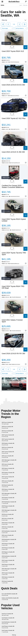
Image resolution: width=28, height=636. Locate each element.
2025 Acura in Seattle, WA (7, 515)
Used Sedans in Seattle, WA (8, 618)
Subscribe (25, 5)
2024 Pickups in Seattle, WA (8, 506)
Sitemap (14, 634)
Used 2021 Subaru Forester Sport (12, 321)
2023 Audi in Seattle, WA (7, 486)
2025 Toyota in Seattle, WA (8, 440)
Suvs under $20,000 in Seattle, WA (9, 594)
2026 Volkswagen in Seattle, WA (9, 569)
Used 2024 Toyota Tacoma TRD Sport (14, 253)
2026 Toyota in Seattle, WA (8, 452)
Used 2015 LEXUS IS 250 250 (13, 152)
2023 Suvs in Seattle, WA (7, 431)
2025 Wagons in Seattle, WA (8, 552)
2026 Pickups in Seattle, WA (8, 565)
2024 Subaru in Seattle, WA (8, 490)
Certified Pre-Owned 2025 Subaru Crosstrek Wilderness (13, 186)
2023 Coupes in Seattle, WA (8, 573)
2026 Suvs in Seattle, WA (7, 448)
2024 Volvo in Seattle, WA (7, 527)
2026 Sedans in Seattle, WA (8, 523)
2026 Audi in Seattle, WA (7, 582)
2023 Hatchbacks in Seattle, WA (9, 502)
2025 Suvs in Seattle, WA (7, 423)
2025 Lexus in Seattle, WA (7, 481)
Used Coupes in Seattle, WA (8, 631)
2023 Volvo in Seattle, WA (7, 519)
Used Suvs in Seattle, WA (7, 614)
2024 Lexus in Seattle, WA (7, 456)
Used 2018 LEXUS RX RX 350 (13, 353)
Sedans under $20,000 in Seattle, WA (10, 598)
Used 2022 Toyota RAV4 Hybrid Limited (14, 220)
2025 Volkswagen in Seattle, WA (9, 460)
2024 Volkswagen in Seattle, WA (9, 511)
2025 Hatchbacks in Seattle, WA (9, 532)
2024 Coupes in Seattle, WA (8, 561)
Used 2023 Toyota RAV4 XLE (13, 51)
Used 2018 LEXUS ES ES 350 (13, 85)
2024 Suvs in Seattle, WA (7, 427)
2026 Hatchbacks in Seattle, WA (9, 557)
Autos (2, 5)
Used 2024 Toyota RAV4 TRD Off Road (13, 287)
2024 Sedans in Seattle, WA (8, 444)
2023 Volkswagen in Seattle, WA (9, 494)
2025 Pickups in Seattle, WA (8, 544)
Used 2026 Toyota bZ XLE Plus (13, 118)
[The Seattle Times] (14, 2)
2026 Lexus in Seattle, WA (7, 536)
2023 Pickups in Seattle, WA (8, 548)
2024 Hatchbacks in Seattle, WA (9, 540)
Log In (20, 5)
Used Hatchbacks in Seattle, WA (9, 623)
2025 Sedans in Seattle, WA (8, 473)
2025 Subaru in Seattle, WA (8, 469)
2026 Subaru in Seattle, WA (8, 578)
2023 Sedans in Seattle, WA (8, 498)
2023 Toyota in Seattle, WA (8, 477)
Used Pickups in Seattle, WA (8, 627)
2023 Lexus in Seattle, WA (7, 465)
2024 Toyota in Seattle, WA (8, 435)
